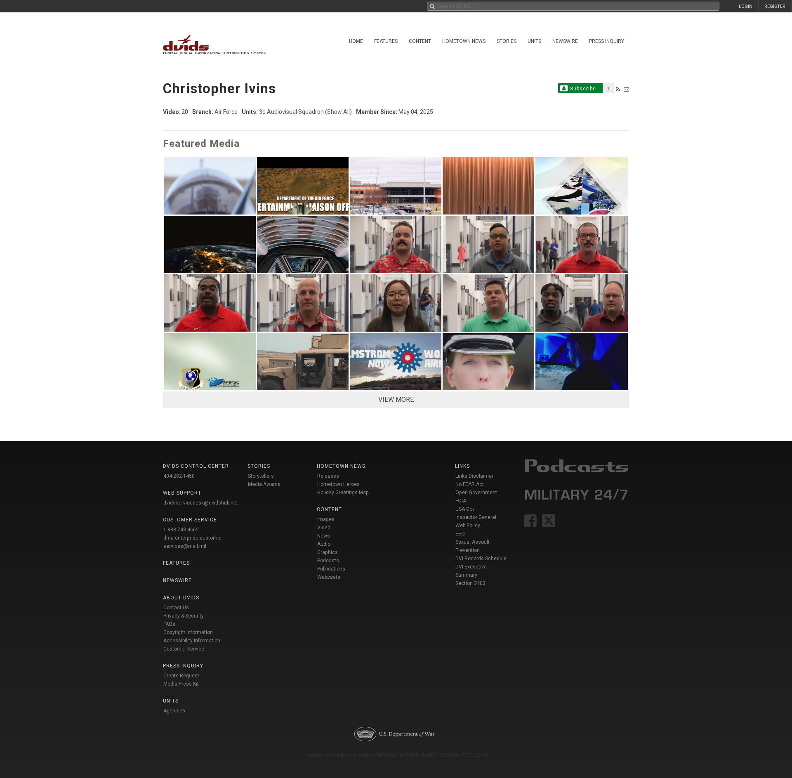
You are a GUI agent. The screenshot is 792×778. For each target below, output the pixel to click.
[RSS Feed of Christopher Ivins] (618, 89)
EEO (460, 534)
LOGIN (745, 6)
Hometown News (464, 41)
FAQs (169, 624)
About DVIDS (181, 598)
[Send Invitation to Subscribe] (626, 89)
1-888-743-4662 (181, 530)
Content (420, 41)
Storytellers (261, 476)
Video (323, 527)
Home (356, 41)
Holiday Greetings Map (343, 492)
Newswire (565, 41)
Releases (328, 476)
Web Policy (467, 525)
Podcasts (328, 560)
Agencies (174, 711)
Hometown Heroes (338, 484)
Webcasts (328, 577)
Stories (506, 41)
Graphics (327, 552)
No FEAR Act (469, 484)
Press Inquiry (606, 41)
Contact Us (176, 608)
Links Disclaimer (474, 476)
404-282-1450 (179, 476)
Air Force (226, 111)
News (323, 536)
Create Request (181, 676)
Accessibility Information (191, 641)
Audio (323, 544)
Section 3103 (470, 583)
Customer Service (183, 649)
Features (386, 41)
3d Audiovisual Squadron (291, 111)
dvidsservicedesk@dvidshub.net (200, 503)
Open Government (476, 492)
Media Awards (264, 484)
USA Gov (465, 509)
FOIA (460, 501)
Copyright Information (188, 632)
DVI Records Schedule (481, 558)
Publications (331, 569)
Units (534, 41)
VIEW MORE (396, 399)
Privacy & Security (183, 616)
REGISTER (774, 6)
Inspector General (475, 517)
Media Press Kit (181, 684)
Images (326, 519)
